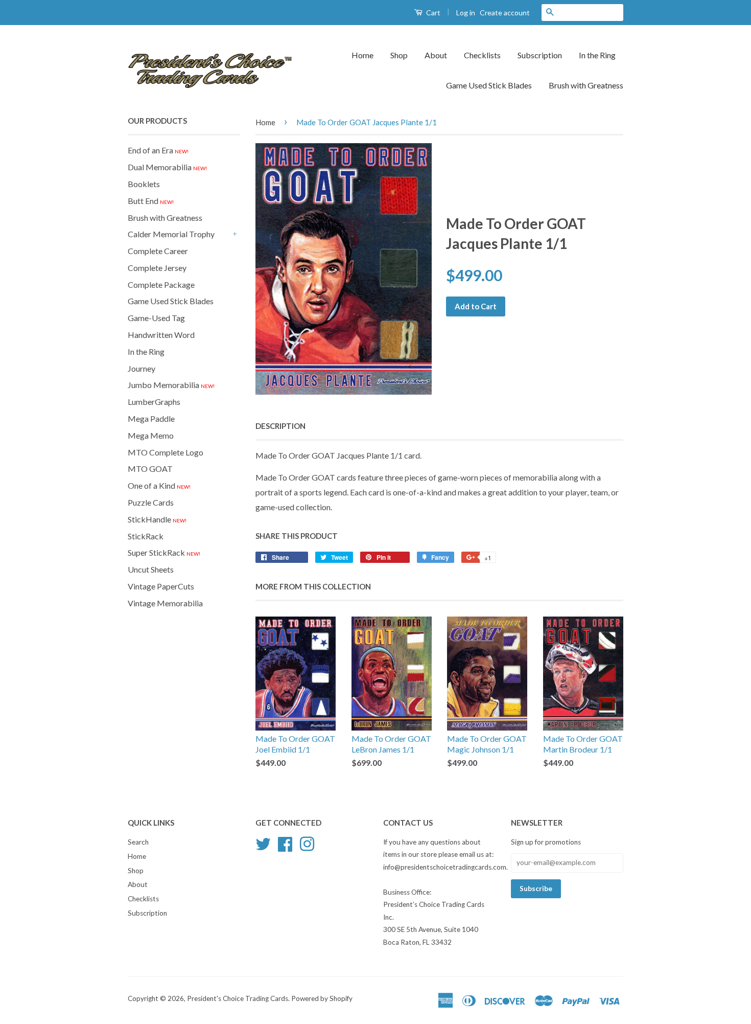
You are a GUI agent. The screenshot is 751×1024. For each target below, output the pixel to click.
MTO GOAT (150, 468)
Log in (465, 12)
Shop (399, 55)
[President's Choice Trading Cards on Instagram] (307, 842)
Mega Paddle (151, 418)
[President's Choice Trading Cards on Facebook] (285, 842)
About (436, 55)
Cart (432, 12)
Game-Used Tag (156, 318)
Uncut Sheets (151, 569)
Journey (141, 368)
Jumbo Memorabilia (171, 385)
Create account (505, 12)
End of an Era (158, 150)
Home (362, 55)
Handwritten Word (161, 334)
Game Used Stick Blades (489, 85)
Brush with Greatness (586, 85)
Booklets (144, 184)
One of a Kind (159, 485)
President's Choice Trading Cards (237, 998)
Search (138, 842)
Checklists (482, 55)
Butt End (151, 201)
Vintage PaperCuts (161, 586)
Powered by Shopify (322, 998)
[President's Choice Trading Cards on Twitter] (263, 842)
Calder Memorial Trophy (171, 234)
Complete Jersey (157, 267)
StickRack (145, 536)
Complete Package (161, 284)
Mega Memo (151, 435)
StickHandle (157, 519)
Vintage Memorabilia (165, 603)
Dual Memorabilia (167, 167)
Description (280, 425)
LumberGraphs (154, 401)
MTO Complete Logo (165, 452)
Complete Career (158, 251)
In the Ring (597, 55)
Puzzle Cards (151, 502)
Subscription (540, 55)
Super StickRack (164, 552)
